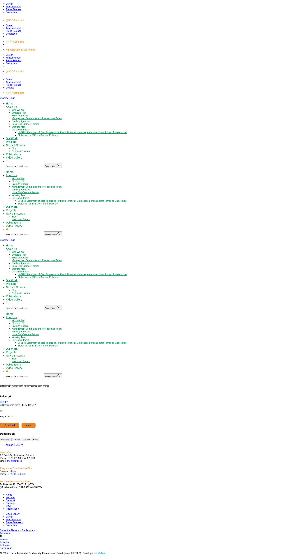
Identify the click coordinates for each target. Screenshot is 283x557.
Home (9, 494)
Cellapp (102, 553)
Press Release (13, 9)
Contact (10, 87)
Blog (8, 506)
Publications (12, 508)
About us (10, 497)
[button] (7, 161)
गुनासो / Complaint (15, 20)
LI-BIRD (4, 402)
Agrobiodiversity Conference (21, 49)
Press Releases (14, 522)
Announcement (13, 6)
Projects (10, 503)
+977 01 (17, 474)
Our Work (10, 500)
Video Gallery (13, 514)
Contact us (11, 12)
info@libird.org (14, 460)
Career (9, 3)
